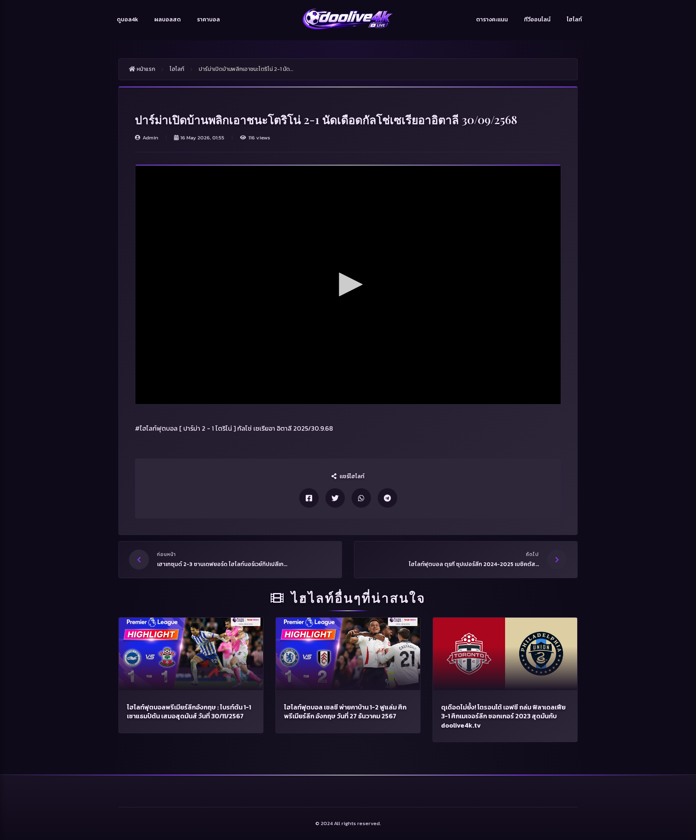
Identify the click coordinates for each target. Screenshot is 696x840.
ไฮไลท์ (574, 19)
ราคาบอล (208, 19)
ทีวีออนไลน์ (537, 19)
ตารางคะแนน (492, 19)
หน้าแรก (145, 69)
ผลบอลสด (167, 19)
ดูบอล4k (127, 19)
